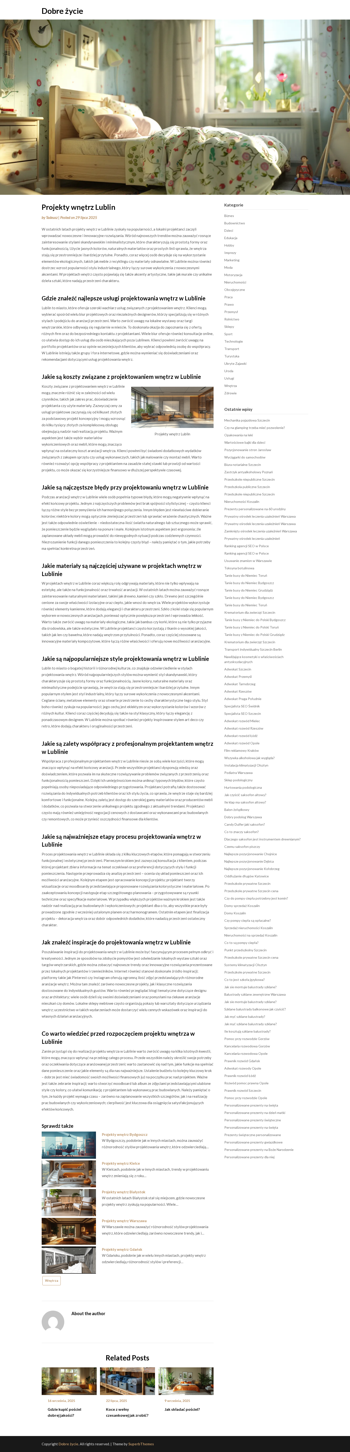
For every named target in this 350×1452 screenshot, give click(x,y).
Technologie (233, 341)
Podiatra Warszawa (238, 773)
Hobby (229, 245)
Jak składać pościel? (182, 1409)
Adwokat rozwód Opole (242, 743)
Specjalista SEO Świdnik (242, 706)
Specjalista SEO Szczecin (242, 713)
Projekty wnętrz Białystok (123, 1192)
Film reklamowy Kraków (241, 750)
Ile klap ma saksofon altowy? (245, 802)
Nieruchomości (235, 282)
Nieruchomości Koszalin (241, 501)
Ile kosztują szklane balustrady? (247, 1031)
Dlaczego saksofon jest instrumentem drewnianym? (262, 839)
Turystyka (231, 356)
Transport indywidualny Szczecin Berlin (253, 649)
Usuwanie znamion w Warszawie (248, 561)
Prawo (229, 304)
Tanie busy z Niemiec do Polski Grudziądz (254, 635)
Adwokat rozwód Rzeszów (243, 728)
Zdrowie (230, 393)
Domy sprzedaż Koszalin (242, 906)
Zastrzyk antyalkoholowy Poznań (248, 472)
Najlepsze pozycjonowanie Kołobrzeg (252, 869)
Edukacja (230, 238)
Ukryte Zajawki (235, 363)
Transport (231, 349)
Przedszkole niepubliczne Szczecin (249, 479)
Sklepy (229, 326)
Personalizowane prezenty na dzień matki (254, 1113)
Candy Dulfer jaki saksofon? (244, 824)
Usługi (229, 378)
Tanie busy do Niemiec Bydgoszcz (249, 583)
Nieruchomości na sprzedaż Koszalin (250, 935)
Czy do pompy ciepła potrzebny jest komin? (256, 898)
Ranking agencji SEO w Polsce (246, 546)
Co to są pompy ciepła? (241, 943)
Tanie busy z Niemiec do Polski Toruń (251, 627)
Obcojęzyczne (234, 290)
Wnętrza (51, 1280)
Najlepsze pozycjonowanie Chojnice (250, 854)
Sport (228, 334)
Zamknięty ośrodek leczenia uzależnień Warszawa (260, 531)
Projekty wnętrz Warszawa (124, 1221)
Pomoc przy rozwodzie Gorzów (247, 1039)
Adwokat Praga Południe (242, 699)
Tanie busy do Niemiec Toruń (245, 575)
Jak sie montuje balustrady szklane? (250, 987)
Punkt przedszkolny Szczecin (245, 950)
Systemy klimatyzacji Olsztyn (245, 965)
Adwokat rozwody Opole (242, 1068)
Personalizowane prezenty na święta (251, 1105)
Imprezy (230, 253)
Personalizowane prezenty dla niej (249, 1157)
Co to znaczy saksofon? (241, 832)
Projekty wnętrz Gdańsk (122, 1249)
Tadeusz (52, 217)
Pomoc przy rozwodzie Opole (245, 1098)
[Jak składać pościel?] (186, 1379)
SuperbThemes (141, 1444)
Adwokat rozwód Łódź (240, 736)
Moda (228, 267)
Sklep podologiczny (238, 780)
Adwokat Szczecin (237, 669)
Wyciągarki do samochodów (244, 457)
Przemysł (231, 312)
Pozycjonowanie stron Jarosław (247, 450)
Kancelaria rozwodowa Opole (246, 1053)
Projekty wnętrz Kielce (121, 1163)
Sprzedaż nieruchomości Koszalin (248, 928)
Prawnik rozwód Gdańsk (242, 1061)
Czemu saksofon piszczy (242, 846)
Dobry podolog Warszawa (243, 817)
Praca (228, 297)
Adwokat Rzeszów (238, 691)
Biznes (229, 216)
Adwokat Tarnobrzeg (239, 684)
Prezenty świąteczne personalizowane (252, 1135)
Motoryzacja (233, 275)
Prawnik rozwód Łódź (240, 1076)
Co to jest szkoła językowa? (244, 980)
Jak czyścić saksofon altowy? (245, 795)
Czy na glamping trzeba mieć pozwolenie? (254, 428)
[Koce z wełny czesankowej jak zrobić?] (127, 1379)
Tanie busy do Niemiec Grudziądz (248, 590)
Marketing (232, 260)
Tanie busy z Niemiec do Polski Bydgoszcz (254, 620)
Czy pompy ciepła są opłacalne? (247, 920)
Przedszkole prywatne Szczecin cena (251, 891)
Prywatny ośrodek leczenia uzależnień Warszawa (260, 516)
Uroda (228, 371)
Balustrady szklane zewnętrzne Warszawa (255, 994)
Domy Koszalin (235, 913)
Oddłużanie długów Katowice (246, 876)
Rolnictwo (231, 319)
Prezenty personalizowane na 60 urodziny (255, 509)
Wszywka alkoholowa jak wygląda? (249, 758)
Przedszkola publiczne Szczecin (247, 487)
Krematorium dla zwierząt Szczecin (249, 612)
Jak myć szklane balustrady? (244, 1016)
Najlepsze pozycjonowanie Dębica (249, 861)
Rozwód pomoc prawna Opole (246, 1083)
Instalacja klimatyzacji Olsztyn (246, 765)
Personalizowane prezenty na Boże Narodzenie (259, 1150)
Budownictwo (234, 223)
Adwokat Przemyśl (238, 677)
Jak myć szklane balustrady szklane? (250, 1024)
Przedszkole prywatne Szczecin (247, 883)
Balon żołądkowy (236, 810)
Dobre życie (62, 10)
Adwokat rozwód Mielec (242, 721)
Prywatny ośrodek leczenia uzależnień (252, 538)
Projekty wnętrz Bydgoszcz (125, 1134)
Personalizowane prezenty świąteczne (252, 1120)
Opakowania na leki (238, 435)
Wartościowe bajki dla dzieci (244, 442)
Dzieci (228, 230)
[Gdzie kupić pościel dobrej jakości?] (69, 1379)
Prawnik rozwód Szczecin (242, 1090)
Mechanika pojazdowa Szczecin (247, 420)
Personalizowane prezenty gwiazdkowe (253, 1142)
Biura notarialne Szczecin (242, 465)
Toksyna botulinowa (239, 568)
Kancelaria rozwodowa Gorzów (247, 1046)
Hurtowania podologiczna (243, 787)
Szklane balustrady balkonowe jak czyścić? (255, 1009)
